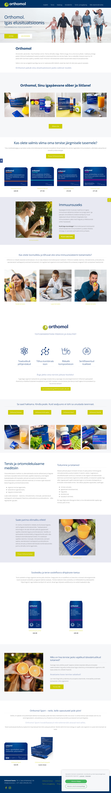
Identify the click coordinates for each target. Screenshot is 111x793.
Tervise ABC (57, 687)
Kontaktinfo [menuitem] (68, 5)
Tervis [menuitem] (52, 5)
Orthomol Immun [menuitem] (47, 781)
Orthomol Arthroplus (42, 412)
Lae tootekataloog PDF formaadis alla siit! (55, 389)
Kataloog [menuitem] (59, 5)
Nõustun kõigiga (76, 781)
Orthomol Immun (16, 412)
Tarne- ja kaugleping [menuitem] (81, 5)
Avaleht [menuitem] (45, 5)
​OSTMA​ (11, 36)
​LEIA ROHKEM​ (25, 36)
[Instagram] (10, 787)
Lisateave (81, 776)
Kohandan (88, 776)
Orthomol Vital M (95, 412)
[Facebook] (6, 787)
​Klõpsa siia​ (55, 126)
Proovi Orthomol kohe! (55, 156)
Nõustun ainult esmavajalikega (76, 786)
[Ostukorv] (109, 200)
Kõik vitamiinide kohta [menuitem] (96, 5)
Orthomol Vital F (68, 412)
